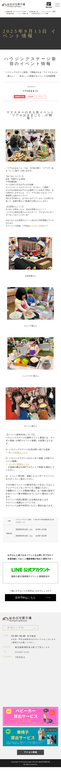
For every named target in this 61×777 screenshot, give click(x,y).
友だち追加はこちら (18, 452)
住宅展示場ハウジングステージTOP (15, 11)
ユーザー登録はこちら (19, 464)
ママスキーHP (35, 226)
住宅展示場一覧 (33, 11)
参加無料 (30, 96)
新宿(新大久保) (19, 96)
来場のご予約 (15, 627)
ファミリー (41, 96)
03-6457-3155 (22, 652)
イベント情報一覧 (23, 13)
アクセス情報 (30, 752)
